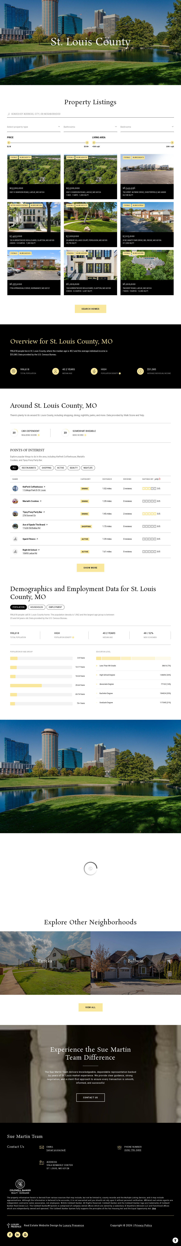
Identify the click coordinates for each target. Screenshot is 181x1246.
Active (61, 468)
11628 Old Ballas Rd (31, 528)
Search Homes (90, 309)
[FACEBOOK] (10, 1234)
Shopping (48, 468)
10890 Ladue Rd (30, 553)
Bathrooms (69, 127)
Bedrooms (126, 127)
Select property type (17, 127)
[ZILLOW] (25, 1234)
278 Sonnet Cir (29, 515)
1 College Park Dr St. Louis (34, 490)
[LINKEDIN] (17, 1234)
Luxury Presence (73, 1225)
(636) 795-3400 (132, 1150)
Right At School (30, 550)
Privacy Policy (143, 1225)
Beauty (75, 468)
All (15, 468)
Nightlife (89, 468)
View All (90, 1007)
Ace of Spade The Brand (34, 525)
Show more (90, 568)
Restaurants (30, 468)
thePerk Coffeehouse (33, 487)
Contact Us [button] (90, 1097)
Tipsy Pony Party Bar (32, 512)
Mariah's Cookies (31, 501)
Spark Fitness (29, 539)
